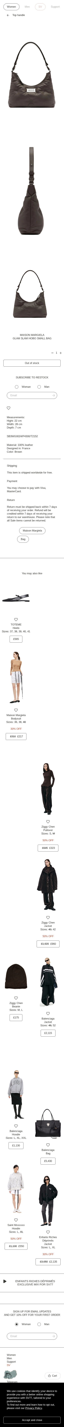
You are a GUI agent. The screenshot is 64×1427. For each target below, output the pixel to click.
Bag (23, 539)
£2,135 (48, 1261)
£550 (16, 1246)
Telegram (12, 1381)
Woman (26, 386)
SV (40, 6)
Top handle (18, 15)
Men (27, 6)
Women (11, 6)
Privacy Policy (33, 1408)
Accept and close (32, 1420)
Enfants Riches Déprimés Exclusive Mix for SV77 (35, 1283)
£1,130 (16, 1145)
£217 (16, 736)
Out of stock (32, 363)
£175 (16, 1017)
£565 (16, 639)
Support (55, 6)
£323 (48, 848)
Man (46, 386)
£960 (48, 943)
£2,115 (48, 1033)
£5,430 (48, 1161)
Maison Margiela (32, 335)
